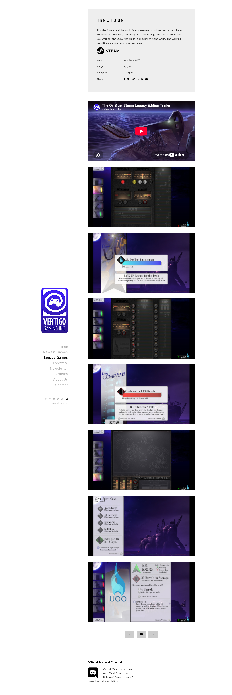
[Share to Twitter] (128, 78)
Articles (61, 374)
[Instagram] (50, 398)
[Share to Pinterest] (142, 78)
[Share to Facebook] (125, 78)
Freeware (60, 363)
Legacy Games (56, 357)
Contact (61, 385)
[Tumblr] (54, 398)
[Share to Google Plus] (134, 78)
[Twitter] (58, 398)
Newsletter (59, 368)
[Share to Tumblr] (138, 78)
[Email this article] (146, 78)
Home (63, 347)
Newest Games (55, 352)
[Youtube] (62, 398)
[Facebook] (46, 398)
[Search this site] (67, 398)
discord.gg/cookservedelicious (104, 681)
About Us (60, 379)
